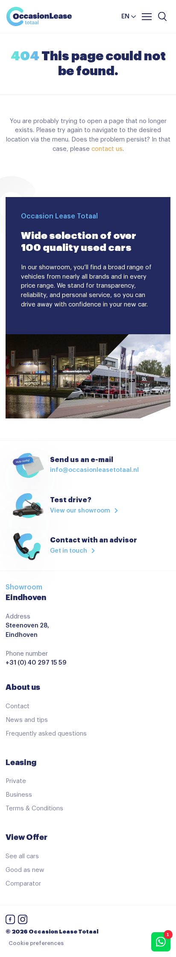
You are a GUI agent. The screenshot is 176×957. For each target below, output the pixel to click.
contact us (107, 149)
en (125, 16)
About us (23, 687)
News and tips (27, 720)
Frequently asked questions (46, 733)
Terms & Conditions (34, 808)
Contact (17, 706)
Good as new (25, 870)
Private (16, 781)
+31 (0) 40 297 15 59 (36, 663)
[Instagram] (22, 921)
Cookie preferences (36, 943)
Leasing (21, 762)
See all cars (22, 856)
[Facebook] (10, 921)
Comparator (23, 883)
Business (19, 795)
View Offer (26, 837)
